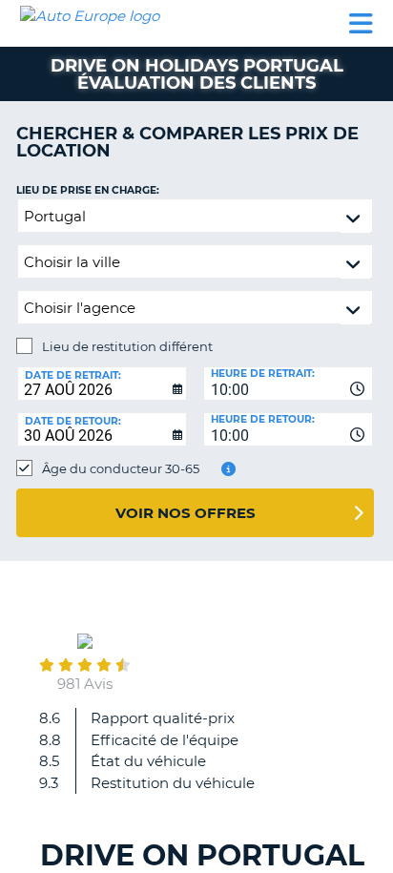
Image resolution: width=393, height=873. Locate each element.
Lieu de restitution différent (127, 346)
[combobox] (288, 383)
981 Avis (85, 684)
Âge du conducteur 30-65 (120, 468)
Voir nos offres (185, 513)
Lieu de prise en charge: (87, 190)
